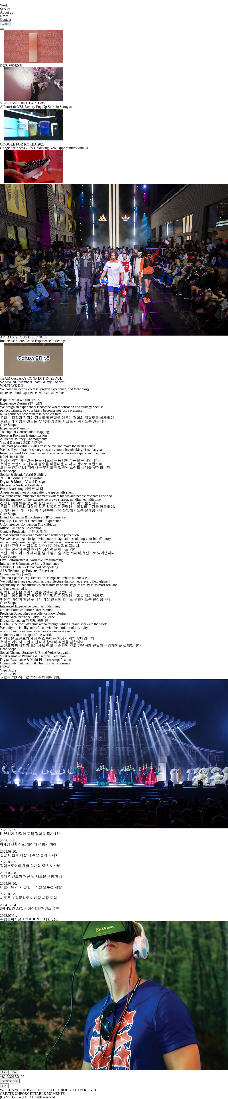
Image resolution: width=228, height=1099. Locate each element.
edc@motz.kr (10, 1081)
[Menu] (2, 29)
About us (6, 12)
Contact (5, 19)
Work (4, 5)
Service (5, 9)
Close (5, 23)
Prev (4, 1072)
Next (14, 1072)
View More (8, 670)
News (4, 16)
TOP (4, 1085)
